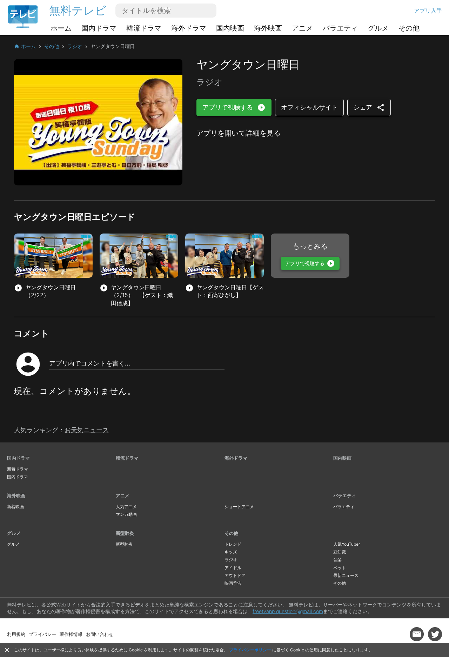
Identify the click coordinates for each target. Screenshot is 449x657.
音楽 (337, 559)
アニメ (302, 28)
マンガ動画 (126, 514)
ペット (339, 567)
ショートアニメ (239, 506)
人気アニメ (126, 506)
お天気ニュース (87, 430)
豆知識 (339, 551)
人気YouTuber (346, 544)
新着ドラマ (17, 469)
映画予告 (232, 583)
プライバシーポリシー (250, 649)
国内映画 (230, 28)
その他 (409, 28)
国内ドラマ (98, 28)
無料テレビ (77, 10)
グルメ (378, 28)
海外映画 (268, 28)
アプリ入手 (428, 10)
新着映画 (15, 506)
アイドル (232, 567)
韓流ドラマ (143, 28)
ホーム (61, 28)
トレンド (232, 544)
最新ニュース (345, 575)
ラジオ (230, 559)
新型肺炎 (125, 533)
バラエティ (340, 28)
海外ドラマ (188, 28)
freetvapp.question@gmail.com (288, 611)
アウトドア (235, 575)
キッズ (230, 551)
